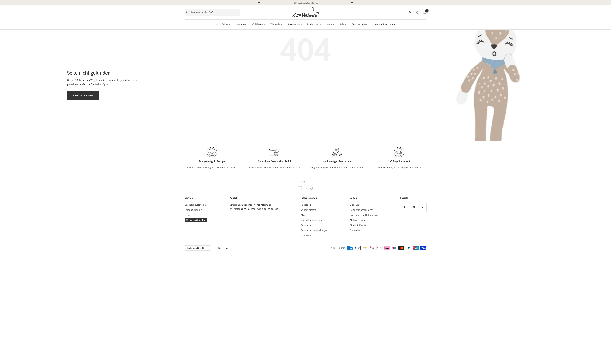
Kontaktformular (262, 204)
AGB (303, 215)
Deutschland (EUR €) (196, 248)
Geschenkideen (359, 24)
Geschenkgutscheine (195, 204)
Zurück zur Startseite (83, 95)
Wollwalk (275, 24)
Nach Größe (222, 24)
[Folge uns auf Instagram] (413, 207)
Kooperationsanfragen (361, 209)
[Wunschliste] (417, 12)
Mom (329, 24)
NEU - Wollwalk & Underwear (306, 2)
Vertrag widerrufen (195, 220)
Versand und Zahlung (311, 220)
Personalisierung (193, 209)
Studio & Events (358, 225)
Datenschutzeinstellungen (314, 230)
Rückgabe (306, 204)
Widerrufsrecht (308, 209)
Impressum (306, 235)
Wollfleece (257, 24)
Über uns (354, 204)
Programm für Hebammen (364, 215)
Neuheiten (241, 24)
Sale (342, 24)
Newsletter (355, 230)
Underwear (313, 24)
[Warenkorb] (424, 12)
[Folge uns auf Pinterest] (422, 207)
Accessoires (294, 24)
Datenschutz (307, 225)
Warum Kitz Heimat (385, 24)
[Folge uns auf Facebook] (404, 207)
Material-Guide (357, 220)
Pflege (188, 215)
